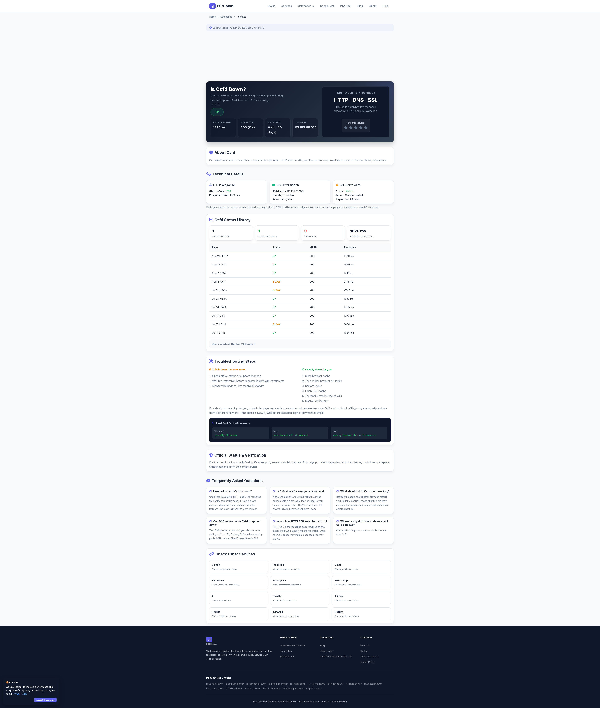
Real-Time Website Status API (336, 656)
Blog (360, 6)
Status (271, 6)
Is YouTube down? (235, 684)
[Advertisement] (300, 56)
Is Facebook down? (256, 684)
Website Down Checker (292, 645)
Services (286, 6)
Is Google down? (214, 684)
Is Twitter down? (298, 684)
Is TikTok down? (317, 684)
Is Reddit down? (335, 684)
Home (212, 16)
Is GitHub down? (253, 688)
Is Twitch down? (234, 688)
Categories (305, 6)
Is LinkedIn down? (272, 688)
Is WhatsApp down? (293, 688)
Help (385, 6)
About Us (365, 645)
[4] (361, 128)
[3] (356, 128)
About (372, 6)
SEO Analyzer (287, 656)
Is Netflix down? (354, 684)
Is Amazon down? (373, 684)
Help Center (326, 651)
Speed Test (327, 6)
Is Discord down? (215, 688)
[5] (366, 128)
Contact (364, 651)
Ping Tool (345, 6)
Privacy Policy (367, 662)
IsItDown (225, 6)
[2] (351, 128)
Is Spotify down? (314, 688)
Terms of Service (369, 656)
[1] (346, 128)
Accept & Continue (45, 700)
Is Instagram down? (278, 684)
